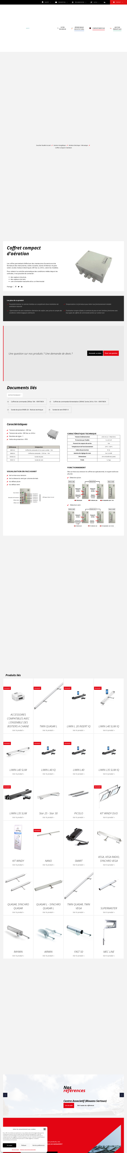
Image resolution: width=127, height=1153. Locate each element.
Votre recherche (62, 28)
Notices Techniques (14, 395)
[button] (45, 1129)
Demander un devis (95, 353)
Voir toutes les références (85, 1105)
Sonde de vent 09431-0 (61, 410)
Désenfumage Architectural (79, 28)
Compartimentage (99, 28)
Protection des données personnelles (28, 1149)
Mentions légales (15, 1149)
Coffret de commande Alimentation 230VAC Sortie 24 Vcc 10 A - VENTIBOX (79, 401)
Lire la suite (69, 1105)
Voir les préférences (38, 1145)
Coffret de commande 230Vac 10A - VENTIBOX (27, 401)
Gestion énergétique (117, 28)
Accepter (9, 1145)
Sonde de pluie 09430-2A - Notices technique (27, 410)
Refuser (23, 1145)
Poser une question (111, 353)
